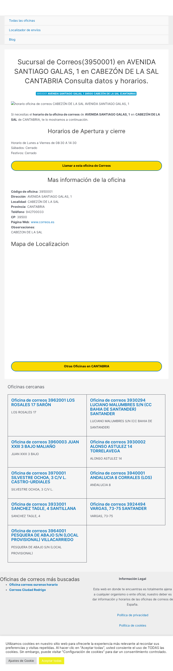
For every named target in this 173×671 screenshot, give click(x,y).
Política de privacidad (132, 615)
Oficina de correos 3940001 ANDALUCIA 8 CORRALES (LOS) (121, 475)
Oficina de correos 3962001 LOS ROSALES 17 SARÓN (43, 402)
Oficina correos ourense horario (33, 584)
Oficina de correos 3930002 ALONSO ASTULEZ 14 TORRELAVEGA (118, 446)
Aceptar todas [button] (51, 660)
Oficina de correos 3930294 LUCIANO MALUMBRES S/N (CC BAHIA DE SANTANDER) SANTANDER (121, 407)
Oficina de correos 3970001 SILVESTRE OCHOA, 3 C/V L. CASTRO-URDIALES (38, 477)
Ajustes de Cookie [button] (21, 660)
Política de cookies (132, 625)
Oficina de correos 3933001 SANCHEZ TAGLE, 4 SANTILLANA (43, 506)
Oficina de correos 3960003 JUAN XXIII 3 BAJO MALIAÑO (45, 444)
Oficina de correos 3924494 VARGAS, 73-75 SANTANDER (118, 506)
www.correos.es (42, 222)
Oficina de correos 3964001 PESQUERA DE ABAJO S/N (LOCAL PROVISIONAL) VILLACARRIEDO (44, 535)
